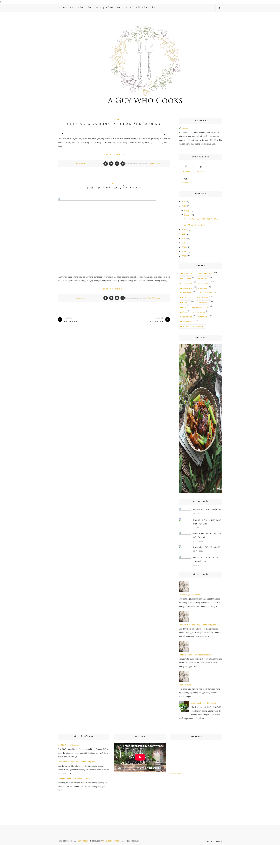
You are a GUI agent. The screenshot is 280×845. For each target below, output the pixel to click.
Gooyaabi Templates (112, 840)
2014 (184, 247)
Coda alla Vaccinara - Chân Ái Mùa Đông (113, 124)
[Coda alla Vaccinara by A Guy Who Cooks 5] (200, 492)
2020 (184, 201)
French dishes (203, 283)
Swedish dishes (186, 317)
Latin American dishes (200, 307)
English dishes (202, 278)
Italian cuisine (114, 120)
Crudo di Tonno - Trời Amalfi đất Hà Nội (196, 655)
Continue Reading (113, 154)
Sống (109, 8)
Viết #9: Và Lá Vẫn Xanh (113, 188)
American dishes (186, 273)
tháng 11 (187, 210)
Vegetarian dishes (187, 322)
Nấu (80, 8)
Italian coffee (185, 298)
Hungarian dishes (205, 293)
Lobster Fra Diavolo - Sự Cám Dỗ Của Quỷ (207, 535)
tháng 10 (187, 215)
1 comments (80, 298)
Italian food (185, 302)
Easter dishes (185, 278)
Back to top (213, 841)
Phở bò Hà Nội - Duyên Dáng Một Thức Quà (207, 522)
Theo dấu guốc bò (186, 685)
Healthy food (185, 293)
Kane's (183, 307)
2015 (184, 243)
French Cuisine (186, 283)
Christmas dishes (206, 273)
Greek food (202, 288)
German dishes (186, 288)
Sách (127, 8)
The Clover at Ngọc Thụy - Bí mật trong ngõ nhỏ (199, 625)
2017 (184, 234)
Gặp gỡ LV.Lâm (145, 8)
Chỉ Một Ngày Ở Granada (189, 595)
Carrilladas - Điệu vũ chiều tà (206, 547)
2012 (184, 256)
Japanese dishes (203, 302)
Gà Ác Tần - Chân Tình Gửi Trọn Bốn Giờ (205, 559)
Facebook (186, 171)
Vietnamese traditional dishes (192, 326)
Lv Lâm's (183, 312)
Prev (63, 134)
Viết (98, 8)
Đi (118, 8)
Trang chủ (65, 8)
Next (165, 134)
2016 (184, 238)
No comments (80, 164)
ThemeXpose (82, 840)
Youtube (185, 183)
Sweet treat (202, 317)
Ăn (89, 8)
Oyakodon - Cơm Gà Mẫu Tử (207, 509)
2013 (184, 252)
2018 (184, 229)
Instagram (200, 171)
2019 (184, 206)
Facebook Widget (175, 773)
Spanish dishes (199, 312)
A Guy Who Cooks (153, 164)
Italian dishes (202, 298)
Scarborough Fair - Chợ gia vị (203, 703)
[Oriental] (183, 129)
